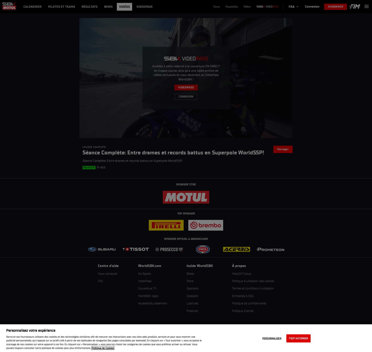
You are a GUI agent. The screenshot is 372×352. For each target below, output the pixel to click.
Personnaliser (271, 338)
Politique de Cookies (103, 348)
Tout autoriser (298, 338)
